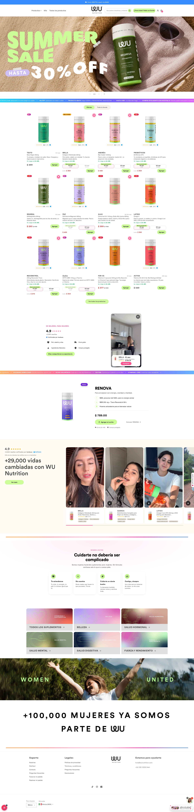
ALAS (100, 214)
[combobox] (118, 10)
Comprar (127, 63)
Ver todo (14, 482)
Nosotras (32, 762)
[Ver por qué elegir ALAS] (129, 176)
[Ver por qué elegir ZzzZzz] (94, 238)
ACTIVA (137, 276)
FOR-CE (101, 276)
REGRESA (30, 214)
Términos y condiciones (73, 766)
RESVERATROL (32, 276)
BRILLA (65, 153)
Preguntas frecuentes (36, 773)
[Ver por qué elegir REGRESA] (58, 176)
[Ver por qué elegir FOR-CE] (129, 238)
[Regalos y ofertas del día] (4, 807)
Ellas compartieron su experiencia (60, 354)
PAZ (64, 214)
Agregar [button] (55, 165)
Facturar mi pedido (36, 777)
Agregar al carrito (107, 422)
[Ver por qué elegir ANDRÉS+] (129, 115)
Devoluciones (69, 773)
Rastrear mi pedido (36, 780)
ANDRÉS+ (102, 153)
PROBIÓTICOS (139, 153)
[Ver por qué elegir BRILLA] (94, 115)
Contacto (32, 770)
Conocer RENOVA (132, 422)
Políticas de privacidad (72, 762)
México (30, 805)
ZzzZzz (65, 276)
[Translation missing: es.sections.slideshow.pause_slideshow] (104, 94)
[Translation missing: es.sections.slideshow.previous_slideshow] (90, 94)
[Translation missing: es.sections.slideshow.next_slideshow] (99, 94)
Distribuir (32, 766)
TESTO (29, 153)
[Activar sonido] (138, 317)
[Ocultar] (7, 805)
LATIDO (137, 214)
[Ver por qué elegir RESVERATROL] (58, 238)
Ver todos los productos (97, 301)
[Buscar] (129, 10)
